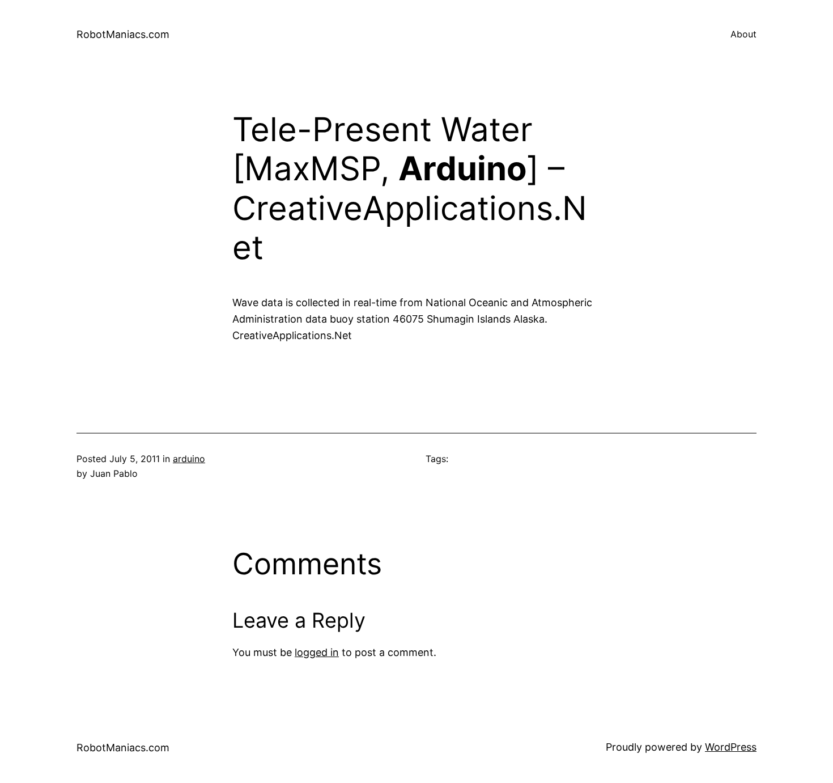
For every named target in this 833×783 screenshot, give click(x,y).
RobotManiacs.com (122, 34)
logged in (317, 652)
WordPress (730, 747)
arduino (189, 458)
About (743, 34)
